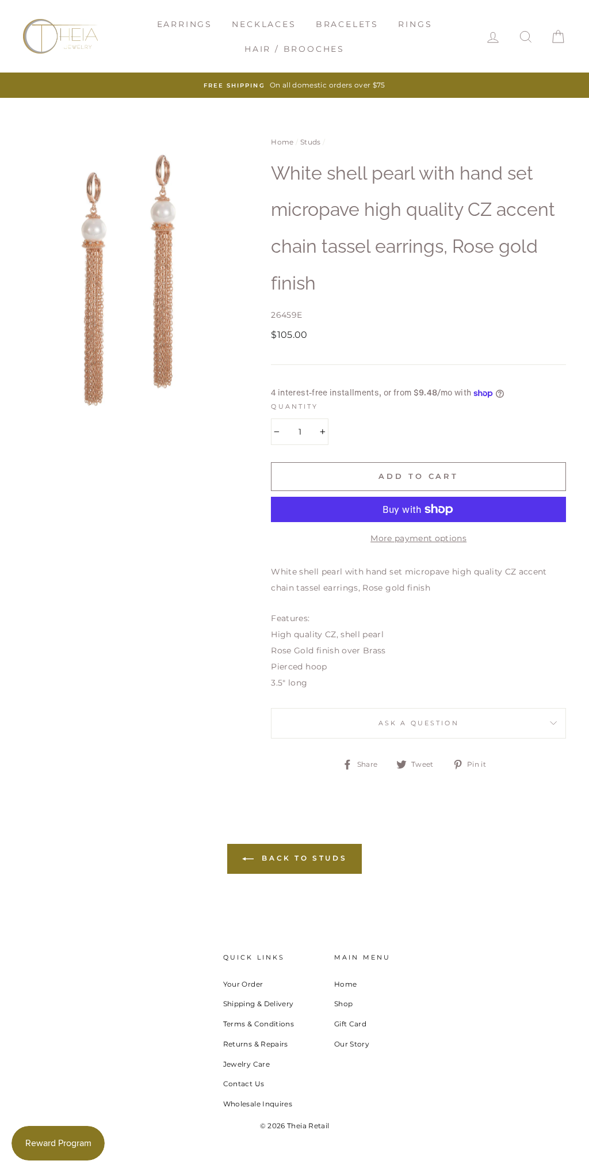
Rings (415, 24)
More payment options (418, 538)
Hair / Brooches (294, 49)
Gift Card (350, 1023)
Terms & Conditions (258, 1023)
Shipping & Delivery (258, 1003)
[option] (294, 85)
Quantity (294, 406)
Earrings (184, 24)
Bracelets (347, 24)
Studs (310, 142)
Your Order (243, 984)
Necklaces (264, 24)
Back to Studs (302, 858)
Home (282, 142)
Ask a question (418, 723)
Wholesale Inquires (257, 1103)
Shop (343, 1003)
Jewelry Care (246, 1064)
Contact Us (244, 1083)
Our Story (351, 1044)
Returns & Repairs (255, 1044)
